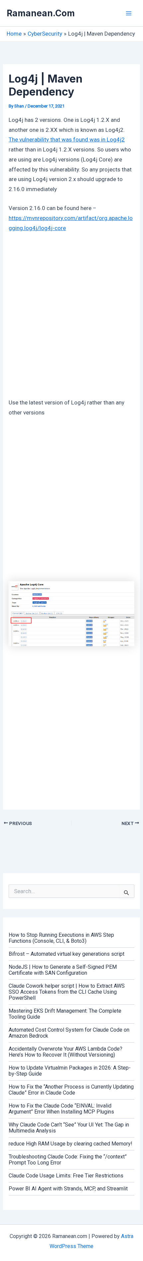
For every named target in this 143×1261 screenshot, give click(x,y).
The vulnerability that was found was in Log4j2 (67, 139)
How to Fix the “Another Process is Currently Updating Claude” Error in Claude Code (71, 1090)
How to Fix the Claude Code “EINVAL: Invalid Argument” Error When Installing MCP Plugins (61, 1109)
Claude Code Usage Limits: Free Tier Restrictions (66, 1175)
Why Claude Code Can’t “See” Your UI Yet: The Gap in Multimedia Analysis (69, 1128)
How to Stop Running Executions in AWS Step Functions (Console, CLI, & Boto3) (61, 938)
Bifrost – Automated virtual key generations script (66, 954)
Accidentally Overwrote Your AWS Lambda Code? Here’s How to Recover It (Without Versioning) (65, 1052)
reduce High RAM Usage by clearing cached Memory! (70, 1143)
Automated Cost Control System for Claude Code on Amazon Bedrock (69, 1033)
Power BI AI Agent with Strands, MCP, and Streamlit (68, 1188)
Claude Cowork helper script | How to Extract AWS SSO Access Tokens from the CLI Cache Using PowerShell (67, 992)
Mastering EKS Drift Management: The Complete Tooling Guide (65, 1014)
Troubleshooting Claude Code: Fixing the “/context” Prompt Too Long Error (68, 1159)
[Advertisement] (71, 313)
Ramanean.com (41, 13)
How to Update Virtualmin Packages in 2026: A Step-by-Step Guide (70, 1071)
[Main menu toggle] (129, 13)
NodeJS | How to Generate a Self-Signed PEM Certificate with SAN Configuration (63, 970)
